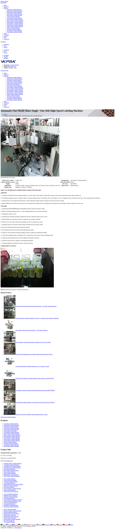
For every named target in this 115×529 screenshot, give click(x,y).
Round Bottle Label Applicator (11, 513)
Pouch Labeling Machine (10, 509)
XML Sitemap (17, 527)
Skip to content (4, 1)
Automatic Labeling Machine (14, 9)
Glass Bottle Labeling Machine (14, 13)
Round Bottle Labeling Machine (15, 22)
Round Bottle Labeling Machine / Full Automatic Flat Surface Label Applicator (35, 402)
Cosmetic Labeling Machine (11, 481)
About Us (6, 6)
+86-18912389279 (14, 65)
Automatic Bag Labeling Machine (12, 466)
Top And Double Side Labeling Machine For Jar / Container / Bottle (32, 366)
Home (5, 5)
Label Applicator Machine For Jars (12, 501)
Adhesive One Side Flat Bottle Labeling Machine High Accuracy (31, 414)
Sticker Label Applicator (10, 517)
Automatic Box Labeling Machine (12, 467)
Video (5, 33)
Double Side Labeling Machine (14, 11)
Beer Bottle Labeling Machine (11, 470)
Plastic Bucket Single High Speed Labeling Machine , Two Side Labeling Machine (35, 306)
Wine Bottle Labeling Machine (14, 32)
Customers (6, 35)
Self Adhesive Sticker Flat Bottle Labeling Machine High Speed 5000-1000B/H (35, 390)
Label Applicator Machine (13, 16)
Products (6, 8)
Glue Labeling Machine (9, 490)
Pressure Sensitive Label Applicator (12, 510)
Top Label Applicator (9, 520)
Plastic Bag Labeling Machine (11, 506)
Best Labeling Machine (9, 472)
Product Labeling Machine (10, 512)
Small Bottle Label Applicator (11, 516)
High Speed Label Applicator (11, 491)
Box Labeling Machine (9, 478)
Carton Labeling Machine (10, 480)
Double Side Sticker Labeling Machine (13, 484)
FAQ (5, 37)
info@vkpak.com (11, 66)
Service (5, 36)
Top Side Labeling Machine (14, 29)
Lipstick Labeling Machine (10, 502)
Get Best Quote (4, 70)
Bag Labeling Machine (9, 469)
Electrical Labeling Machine (11, 485)
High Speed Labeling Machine (14, 15)
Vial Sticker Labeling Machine (14, 30)
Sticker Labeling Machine (13, 27)
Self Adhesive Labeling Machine (15, 23)
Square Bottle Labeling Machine (15, 26)
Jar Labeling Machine (9, 498)
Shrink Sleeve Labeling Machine (15, 25)
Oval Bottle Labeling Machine (14, 18)
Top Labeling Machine (9, 522)
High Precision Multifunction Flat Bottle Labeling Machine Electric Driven (33, 354)
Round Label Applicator (10, 515)
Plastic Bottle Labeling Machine (15, 19)
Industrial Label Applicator (10, 495)
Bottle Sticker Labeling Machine (12, 476)
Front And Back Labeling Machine (12, 488)
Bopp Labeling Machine (10, 473)
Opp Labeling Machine (9, 504)
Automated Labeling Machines (11, 465)
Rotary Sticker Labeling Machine (15, 20)
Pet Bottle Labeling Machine (11, 505)
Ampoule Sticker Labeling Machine (12, 463)
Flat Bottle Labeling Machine (14, 12)
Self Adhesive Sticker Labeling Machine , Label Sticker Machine (31, 330)
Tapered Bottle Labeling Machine (12, 519)
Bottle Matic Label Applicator (11, 474)
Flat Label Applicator (9, 487)
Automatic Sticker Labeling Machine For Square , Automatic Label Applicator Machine (37, 318)
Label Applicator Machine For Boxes (13, 499)
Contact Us (6, 39)
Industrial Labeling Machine (11, 497)
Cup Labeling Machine (9, 483)
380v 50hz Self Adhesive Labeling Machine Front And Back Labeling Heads (34, 378)
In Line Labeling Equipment (11, 494)
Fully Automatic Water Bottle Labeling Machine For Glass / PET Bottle (33, 342)
